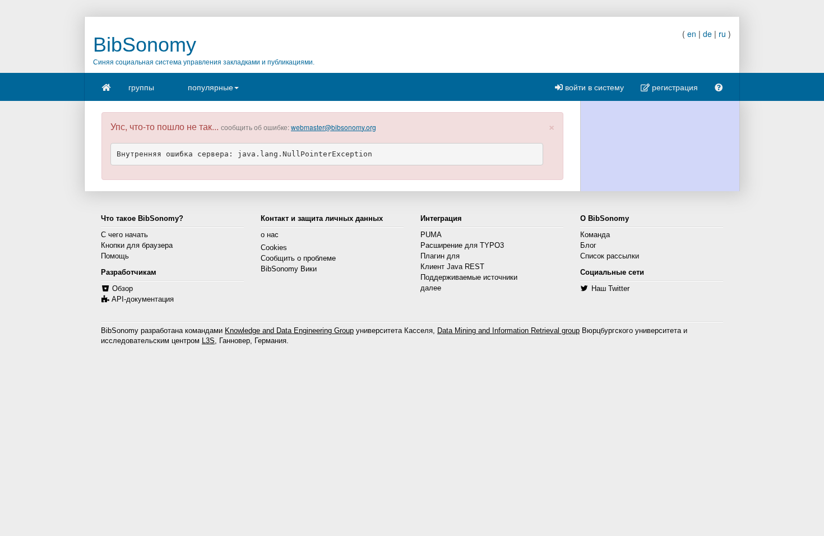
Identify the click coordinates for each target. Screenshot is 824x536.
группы (141, 87)
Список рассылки (609, 256)
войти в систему (593, 87)
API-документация (143, 299)
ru (722, 33)
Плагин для (440, 256)
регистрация (674, 87)
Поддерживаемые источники (468, 277)
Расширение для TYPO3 (462, 245)
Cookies (274, 248)
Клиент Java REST (452, 267)
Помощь (115, 256)
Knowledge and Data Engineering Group (289, 331)
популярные (210, 87)
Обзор (122, 289)
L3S (208, 341)
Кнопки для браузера (137, 245)
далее (430, 288)
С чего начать (124, 235)
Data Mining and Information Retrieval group (508, 331)
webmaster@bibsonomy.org (333, 127)
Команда (595, 235)
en (691, 33)
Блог (588, 245)
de (707, 33)
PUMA (431, 235)
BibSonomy (144, 44)
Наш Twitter (610, 289)
